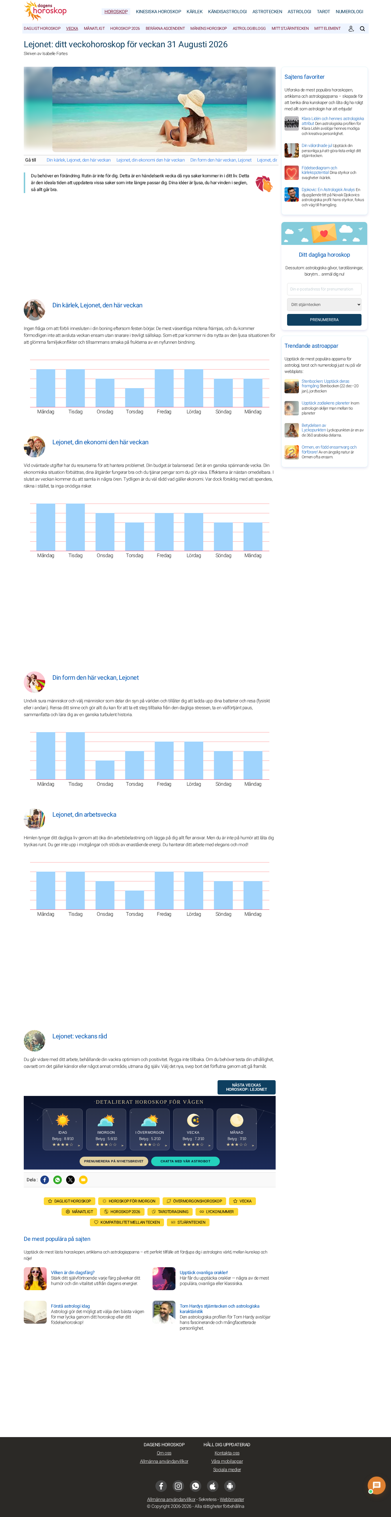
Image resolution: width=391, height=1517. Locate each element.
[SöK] (362, 28)
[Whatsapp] (57, 1180)
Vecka (72, 28)
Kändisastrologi (227, 11)
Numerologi (349, 11)
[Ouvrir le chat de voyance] (376, 1485)
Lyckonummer (220, 1212)
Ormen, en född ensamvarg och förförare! (329, 452)
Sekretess (208, 1499)
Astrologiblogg (249, 28)
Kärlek (194, 11)
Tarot (323, 11)
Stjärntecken (191, 1222)
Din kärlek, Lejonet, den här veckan (79, 160)
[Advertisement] (150, 242)
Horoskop (115, 11)
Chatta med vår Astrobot (186, 1161)
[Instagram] (178, 1486)
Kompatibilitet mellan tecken (130, 1222)
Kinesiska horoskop (158, 11)
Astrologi (299, 11)
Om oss (164, 1453)
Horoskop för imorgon (132, 1201)
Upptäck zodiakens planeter (330, 408)
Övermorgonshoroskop (197, 1201)
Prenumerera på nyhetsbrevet (114, 1161)
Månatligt (94, 28)
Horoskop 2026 (125, 28)
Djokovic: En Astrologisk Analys (333, 197)
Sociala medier (227, 1469)
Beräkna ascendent (165, 28)
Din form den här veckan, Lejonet (220, 160)
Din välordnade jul (331, 150)
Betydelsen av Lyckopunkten (333, 430)
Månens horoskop (208, 28)
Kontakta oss (227, 1453)
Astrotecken (267, 11)
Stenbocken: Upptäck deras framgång (330, 386)
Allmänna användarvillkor (164, 1461)
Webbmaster (232, 1499)
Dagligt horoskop (42, 28)
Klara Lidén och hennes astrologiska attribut (333, 126)
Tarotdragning (173, 1212)
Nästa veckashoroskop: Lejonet (246, 1087)
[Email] (83, 1180)
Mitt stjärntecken (290, 28)
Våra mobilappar (227, 1461)
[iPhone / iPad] (212, 1486)
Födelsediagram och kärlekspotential (329, 173)
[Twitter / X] (70, 1180)
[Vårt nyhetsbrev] (351, 28)
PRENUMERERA (324, 320)
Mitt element (327, 28)
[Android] (229, 1486)
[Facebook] (44, 1180)
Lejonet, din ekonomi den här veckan (150, 160)
